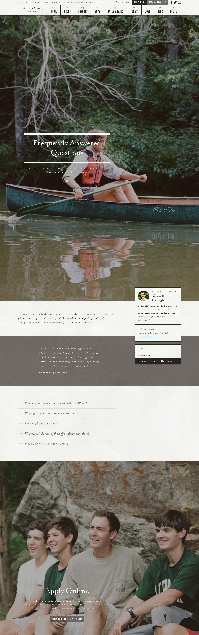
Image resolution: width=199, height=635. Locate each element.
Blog (160, 12)
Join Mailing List (157, 2)
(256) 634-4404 (146, 329)
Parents (83, 12)
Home (54, 12)
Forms (134, 12)
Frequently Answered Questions (155, 361)
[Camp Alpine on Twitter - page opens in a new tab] (175, 2)
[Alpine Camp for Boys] (33, 9)
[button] (67, 619)
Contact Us (119, 2)
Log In (173, 12)
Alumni (126, 2)
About (67, 12)
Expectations (144, 355)
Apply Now (139, 2)
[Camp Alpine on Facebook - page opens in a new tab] (171, 2)
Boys (97, 12)
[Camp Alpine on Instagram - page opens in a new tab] (179, 2)
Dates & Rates (116, 12)
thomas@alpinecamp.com (150, 337)
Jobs (147, 12)
